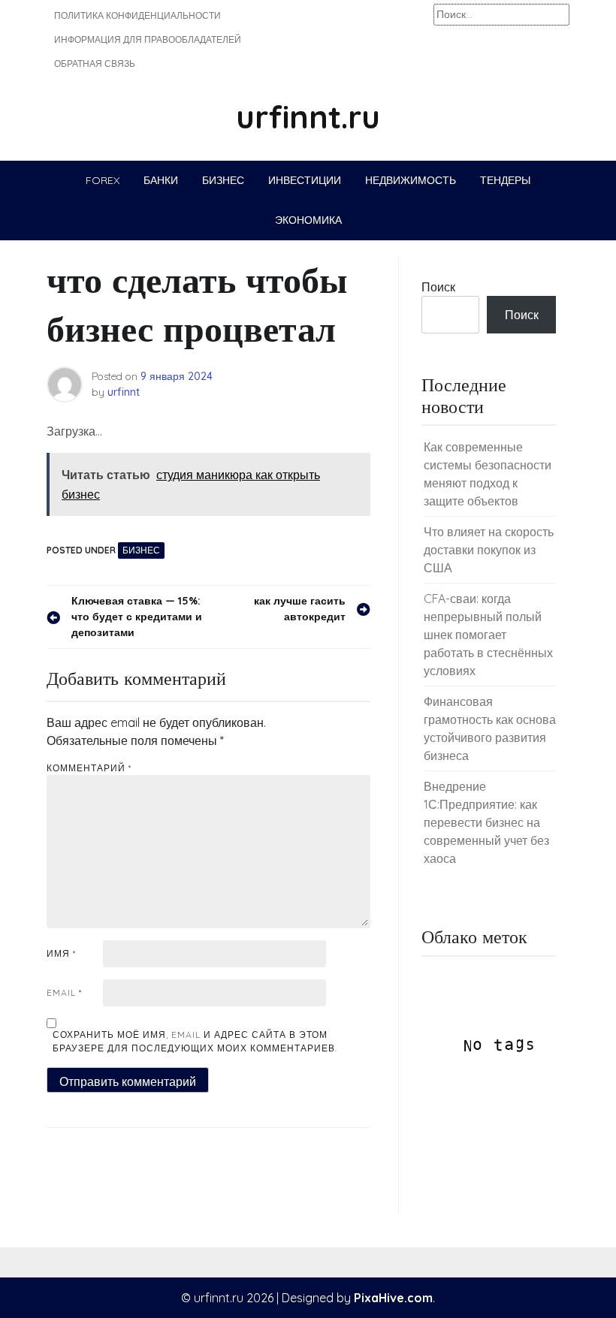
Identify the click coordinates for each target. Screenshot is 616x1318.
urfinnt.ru (308, 117)
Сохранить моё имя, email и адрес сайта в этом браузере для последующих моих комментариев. (195, 1041)
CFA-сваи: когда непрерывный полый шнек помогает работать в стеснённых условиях (488, 634)
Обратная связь (94, 63)
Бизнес (223, 180)
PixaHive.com (393, 1297)
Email (64, 992)
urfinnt (123, 392)
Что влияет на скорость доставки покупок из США (489, 549)
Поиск (438, 286)
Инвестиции (304, 180)
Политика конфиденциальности (137, 15)
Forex (102, 180)
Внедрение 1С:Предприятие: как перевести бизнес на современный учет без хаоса (486, 822)
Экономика (308, 220)
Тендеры (505, 180)
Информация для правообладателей (147, 39)
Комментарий (89, 768)
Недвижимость (410, 180)
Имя (61, 953)
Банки (160, 180)
